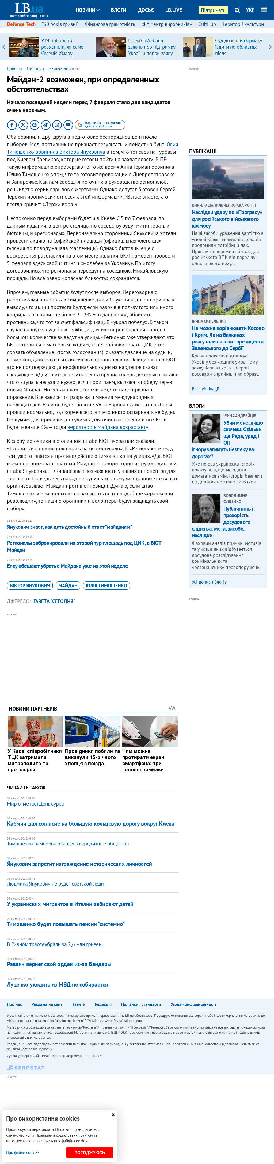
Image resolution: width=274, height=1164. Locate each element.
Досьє (146, 10)
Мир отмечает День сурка (35, 803)
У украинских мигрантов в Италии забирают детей (70, 904)
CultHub (207, 24)
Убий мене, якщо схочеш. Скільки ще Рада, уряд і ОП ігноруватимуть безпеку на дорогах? (227, 439)
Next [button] (270, 46)
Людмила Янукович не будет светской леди (55, 883)
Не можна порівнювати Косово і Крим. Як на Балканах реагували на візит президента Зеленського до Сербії (228, 338)
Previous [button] (3, 46)
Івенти (79, 1004)
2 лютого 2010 (60, 69)
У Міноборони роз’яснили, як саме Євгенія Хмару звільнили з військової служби (62, 53)
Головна (14, 68)
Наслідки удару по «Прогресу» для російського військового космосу (227, 219)
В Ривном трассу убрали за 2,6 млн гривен (54, 944)
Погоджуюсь (89, 1152)
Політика (35, 68)
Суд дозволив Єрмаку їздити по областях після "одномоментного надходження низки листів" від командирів (239, 56)
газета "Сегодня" (54, 601)
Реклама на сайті (47, 1004)
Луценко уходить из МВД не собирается (57, 984)
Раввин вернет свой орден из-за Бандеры (59, 964)
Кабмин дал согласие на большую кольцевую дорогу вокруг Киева (90, 823)
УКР (250, 10)
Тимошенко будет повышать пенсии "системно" (66, 924)
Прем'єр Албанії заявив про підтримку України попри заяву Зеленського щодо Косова (151, 53)
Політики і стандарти (141, 1004)
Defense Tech (21, 24)
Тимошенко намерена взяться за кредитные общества (68, 843)
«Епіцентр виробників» (167, 24)
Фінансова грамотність (110, 24)
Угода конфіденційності (193, 1004)
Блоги (119, 10)
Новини (86, 10)
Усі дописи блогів (209, 582)
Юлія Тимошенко (106, 586)
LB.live (173, 10)
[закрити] (113, 1115)
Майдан (68, 586)
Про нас (14, 1004)
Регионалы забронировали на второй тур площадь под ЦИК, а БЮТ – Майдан (86, 546)
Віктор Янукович (30, 586)
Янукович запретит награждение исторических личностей (79, 863)
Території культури (243, 24)
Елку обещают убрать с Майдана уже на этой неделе (67, 565)
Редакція (103, 1004)
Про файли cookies (22, 1152)
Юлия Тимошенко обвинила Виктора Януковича (92, 148)
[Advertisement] (93, 655)
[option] (50, 46)
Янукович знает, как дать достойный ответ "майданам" (69, 526)
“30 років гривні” (60, 24)
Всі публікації (205, 389)
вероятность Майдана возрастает (106, 427)
